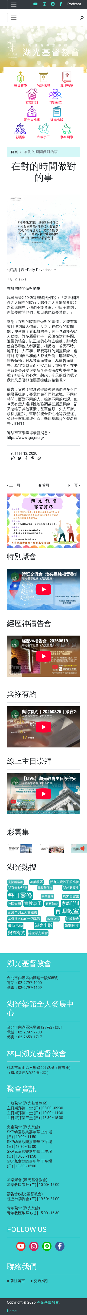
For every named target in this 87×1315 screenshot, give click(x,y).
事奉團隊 (48, 896)
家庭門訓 (70, 903)
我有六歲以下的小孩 (64, 882)
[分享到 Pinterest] (33, 458)
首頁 (14, 151)
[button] (12, 521)
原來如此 (51, 904)
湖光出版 (43, 925)
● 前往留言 (16, 1281)
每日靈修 (20, 895)
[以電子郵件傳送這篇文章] (13, 458)
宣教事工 (33, 903)
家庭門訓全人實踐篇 (22, 912)
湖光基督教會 (48, 1302)
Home (12, 1311)
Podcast (74, 4)
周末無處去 (71, 896)
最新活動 (15, 925)
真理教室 (67, 911)
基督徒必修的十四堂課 (24, 919)
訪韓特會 (72, 919)
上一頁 (14, 485)
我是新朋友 (45, 888)
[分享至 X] (20, 458)
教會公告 (53, 919)
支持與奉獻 (15, 882)
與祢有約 (17, 932)
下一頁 (72, 485)
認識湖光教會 (38, 933)
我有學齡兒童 (17, 888)
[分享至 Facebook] (26, 458)
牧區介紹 (14, 904)
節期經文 (71, 925)
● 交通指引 (40, 1281)
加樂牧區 (36, 882)
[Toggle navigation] (13, 4)
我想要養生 (71, 888)
